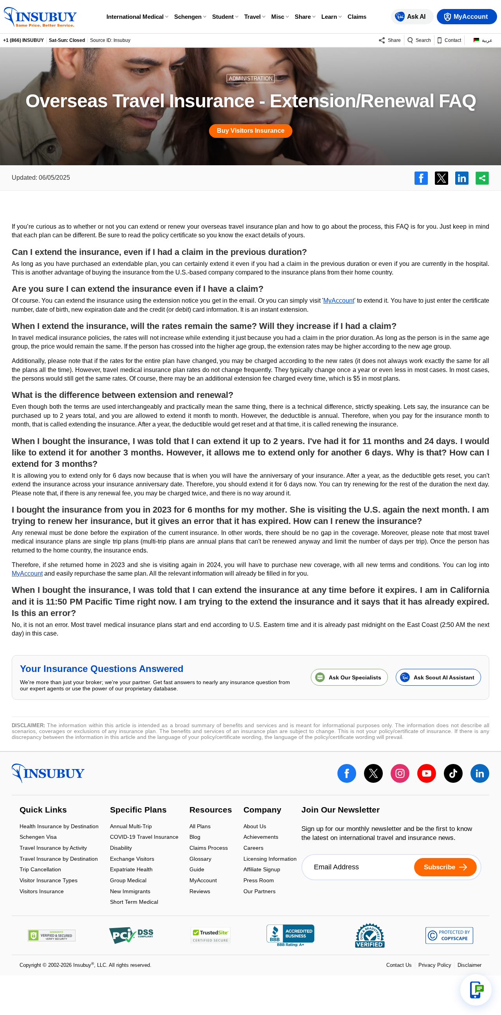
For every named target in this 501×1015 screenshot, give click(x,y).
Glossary (200, 859)
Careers (253, 848)
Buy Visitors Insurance (251, 130)
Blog (194, 837)
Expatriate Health (131, 870)
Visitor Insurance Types (48, 880)
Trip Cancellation (40, 870)
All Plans (200, 826)
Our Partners (259, 891)
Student (223, 16)
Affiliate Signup (261, 870)
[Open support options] (476, 990)
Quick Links (43, 810)
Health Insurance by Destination (59, 826)
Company (262, 810)
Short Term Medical (134, 902)
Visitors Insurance (42, 891)
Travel (252, 16)
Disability (121, 848)
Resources (210, 810)
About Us (254, 826)
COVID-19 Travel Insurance (144, 837)
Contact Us (399, 965)
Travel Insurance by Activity (53, 848)
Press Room (258, 880)
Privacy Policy (434, 965)
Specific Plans (138, 810)
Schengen (188, 16)
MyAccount (338, 300)
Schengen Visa (38, 837)
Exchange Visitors (132, 859)
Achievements (260, 837)
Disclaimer (469, 965)
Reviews (199, 891)
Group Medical (128, 880)
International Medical (135, 16)
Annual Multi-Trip (131, 826)
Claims (357, 16)
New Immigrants (130, 891)
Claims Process (208, 848)
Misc (277, 16)
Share (303, 16)
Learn (329, 16)
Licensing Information (270, 859)
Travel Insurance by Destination (59, 859)
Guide (196, 870)
